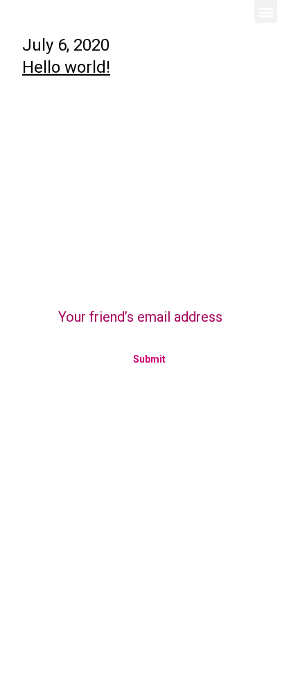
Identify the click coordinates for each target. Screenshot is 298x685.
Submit (149, 359)
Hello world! (66, 67)
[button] (265, 11)
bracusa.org (49, 501)
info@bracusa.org (69, 521)
